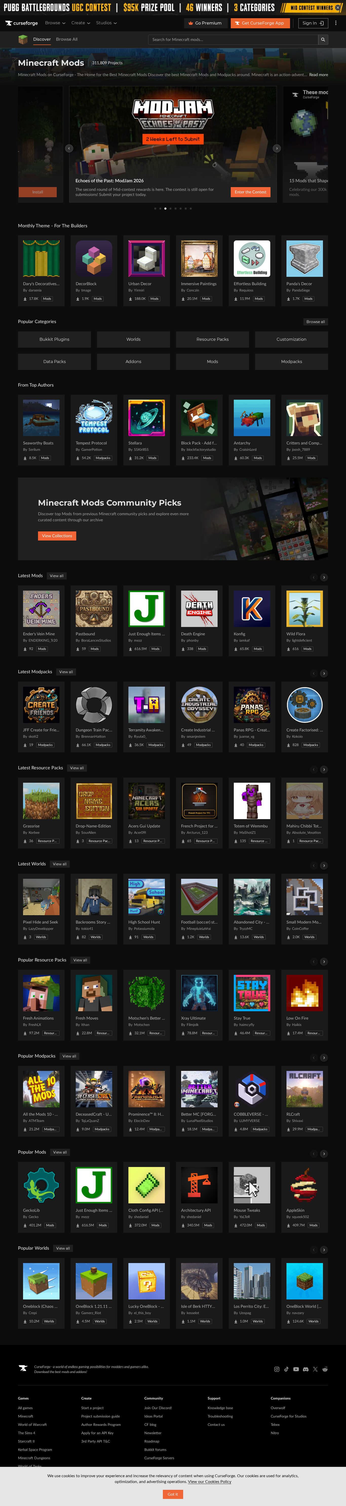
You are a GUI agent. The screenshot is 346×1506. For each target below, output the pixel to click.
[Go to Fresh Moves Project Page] (94, 1005)
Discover (42, 39)
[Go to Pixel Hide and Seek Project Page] (41, 909)
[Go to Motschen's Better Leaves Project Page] (146, 1005)
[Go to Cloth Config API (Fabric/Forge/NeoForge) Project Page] (146, 1197)
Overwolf (278, 1408)
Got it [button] (173, 1494)
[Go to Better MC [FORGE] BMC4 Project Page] (199, 1101)
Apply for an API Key (97, 1433)
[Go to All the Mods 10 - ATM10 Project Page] (41, 1101)
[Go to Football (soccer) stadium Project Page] (199, 909)
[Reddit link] (325, 1369)
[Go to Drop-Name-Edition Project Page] (94, 813)
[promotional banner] (173, 7)
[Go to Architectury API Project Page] (199, 1197)
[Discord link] (306, 1369)
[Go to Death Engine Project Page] (199, 621)
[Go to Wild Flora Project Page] (304, 621)
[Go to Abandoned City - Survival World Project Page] (252, 909)
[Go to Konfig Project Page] (252, 621)
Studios (104, 22)
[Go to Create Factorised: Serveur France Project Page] (304, 717)
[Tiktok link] (286, 1369)
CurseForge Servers (159, 1458)
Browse (52, 22)
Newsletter (152, 1433)
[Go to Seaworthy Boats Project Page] (41, 430)
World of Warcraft (32, 1425)
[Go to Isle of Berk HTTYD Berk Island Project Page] (199, 1293)
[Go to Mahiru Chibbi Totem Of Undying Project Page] (304, 813)
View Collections (57, 536)
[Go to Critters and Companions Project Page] (304, 430)
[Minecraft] (23, 40)
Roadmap (151, 1441)
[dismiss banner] (338, 8)
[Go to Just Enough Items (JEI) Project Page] (146, 621)
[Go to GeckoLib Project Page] (41, 1197)
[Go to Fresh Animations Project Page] (41, 1005)
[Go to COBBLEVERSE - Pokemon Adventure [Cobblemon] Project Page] (252, 1101)
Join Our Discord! (158, 1408)
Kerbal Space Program (35, 1450)
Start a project (92, 1408)
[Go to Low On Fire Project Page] (304, 1005)
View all (57, 576)
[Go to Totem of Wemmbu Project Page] (252, 813)
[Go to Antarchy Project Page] (252, 430)
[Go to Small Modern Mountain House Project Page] (304, 909)
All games (25, 1408)
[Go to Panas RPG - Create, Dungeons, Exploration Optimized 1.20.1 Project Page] (252, 717)
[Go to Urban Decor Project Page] (146, 270)
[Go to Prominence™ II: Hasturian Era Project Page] (146, 1101)
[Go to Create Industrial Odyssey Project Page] (199, 717)
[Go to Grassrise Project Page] (41, 813)
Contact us (216, 1425)
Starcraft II (26, 1441)
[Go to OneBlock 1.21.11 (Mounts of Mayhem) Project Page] (94, 1293)
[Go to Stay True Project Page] (252, 1005)
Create (78, 22)
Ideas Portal (153, 1416)
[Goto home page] (22, 23)
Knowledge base (220, 1408)
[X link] (315, 1369)
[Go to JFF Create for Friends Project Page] (41, 717)
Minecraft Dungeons (34, 1458)
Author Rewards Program (101, 1425)
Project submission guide (100, 1416)
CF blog (150, 1425)
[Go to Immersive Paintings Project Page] (199, 270)
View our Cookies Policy (209, 1482)
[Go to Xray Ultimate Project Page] (199, 1005)
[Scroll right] (324, 577)
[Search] (323, 40)
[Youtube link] (296, 1369)
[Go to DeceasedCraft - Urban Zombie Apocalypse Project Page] (94, 1101)
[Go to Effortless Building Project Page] (252, 270)
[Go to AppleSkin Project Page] (304, 1197)
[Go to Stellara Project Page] (146, 430)
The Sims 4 (26, 1433)
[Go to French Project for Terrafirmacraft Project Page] (199, 813)
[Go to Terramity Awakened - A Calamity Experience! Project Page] (146, 717)
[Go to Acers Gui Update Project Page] (146, 813)
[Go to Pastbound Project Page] (94, 621)
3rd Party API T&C (95, 1441)
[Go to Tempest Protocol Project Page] (94, 430)
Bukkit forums (155, 1450)
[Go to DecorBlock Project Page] (94, 270)
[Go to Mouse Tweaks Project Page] (252, 1197)
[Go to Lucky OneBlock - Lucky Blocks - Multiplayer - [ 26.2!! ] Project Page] (146, 1293)
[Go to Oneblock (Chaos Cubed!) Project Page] (41, 1293)
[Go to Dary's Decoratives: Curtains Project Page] (41, 270)
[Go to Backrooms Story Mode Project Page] (94, 909)
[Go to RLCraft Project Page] (304, 1101)
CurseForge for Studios (288, 1416)
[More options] (336, 23)
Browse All (67, 39)
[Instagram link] (277, 1369)
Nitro (275, 1433)
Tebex (275, 1425)
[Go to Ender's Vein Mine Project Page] (41, 621)
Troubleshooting (220, 1416)
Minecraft (25, 1416)
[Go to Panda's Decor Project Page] (304, 270)
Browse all (315, 322)
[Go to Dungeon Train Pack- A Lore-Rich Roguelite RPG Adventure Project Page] (94, 717)
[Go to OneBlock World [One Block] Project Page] (304, 1293)
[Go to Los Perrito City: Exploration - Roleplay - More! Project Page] (252, 1293)
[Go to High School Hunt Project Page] (146, 909)
